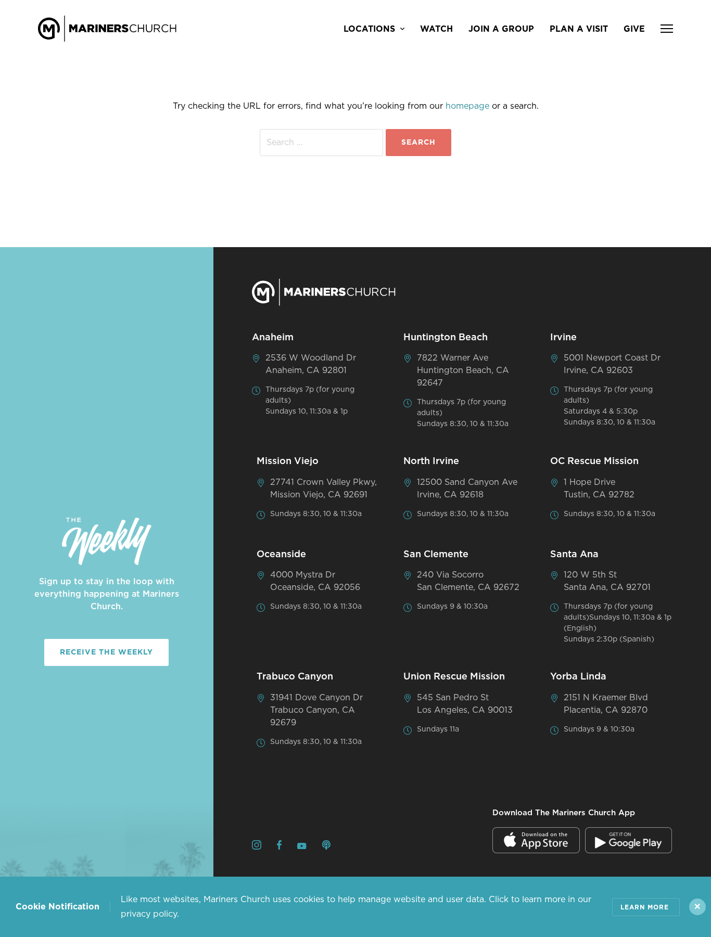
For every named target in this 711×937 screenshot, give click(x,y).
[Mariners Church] (107, 29)
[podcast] (326, 846)
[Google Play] (628, 840)
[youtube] (302, 846)
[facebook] (279, 846)
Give (634, 29)
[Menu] (667, 28)
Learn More (644, 907)
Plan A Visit (579, 29)
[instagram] (256, 846)
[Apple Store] (536, 840)
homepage (467, 106)
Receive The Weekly (106, 652)
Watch (436, 29)
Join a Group (501, 29)
